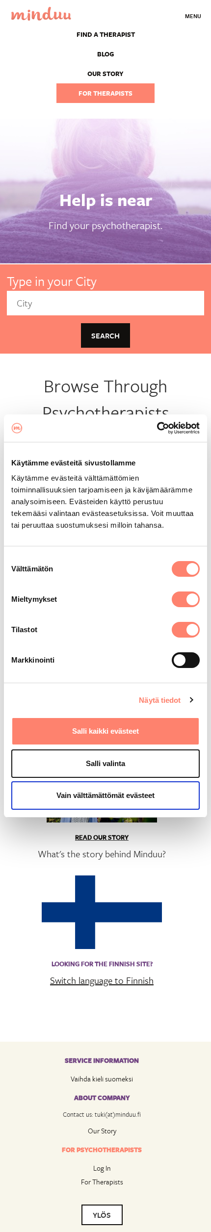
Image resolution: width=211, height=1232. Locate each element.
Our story (105, 73)
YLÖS (102, 1215)
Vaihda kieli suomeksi (102, 1078)
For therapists (105, 93)
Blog (105, 54)
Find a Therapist (106, 34)
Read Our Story (102, 837)
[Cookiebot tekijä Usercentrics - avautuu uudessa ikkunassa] (157, 428)
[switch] (186, 599)
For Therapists (102, 1181)
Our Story (102, 1130)
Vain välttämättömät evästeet (105, 795)
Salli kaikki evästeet (105, 731)
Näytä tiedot (160, 700)
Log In (102, 1168)
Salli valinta (105, 763)
